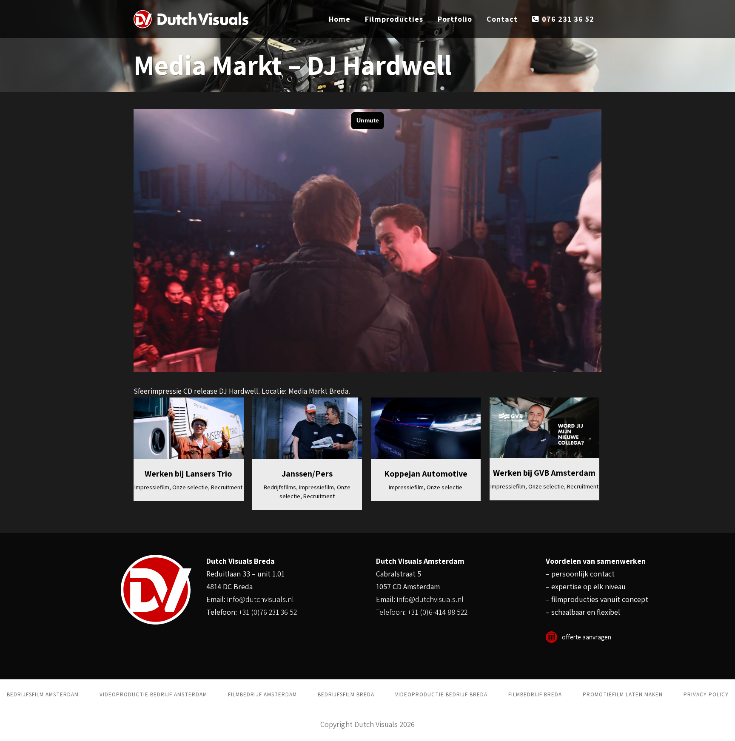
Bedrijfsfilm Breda (346, 694)
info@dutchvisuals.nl (260, 599)
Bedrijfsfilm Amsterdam (43, 694)
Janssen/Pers (307, 473)
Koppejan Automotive (425, 473)
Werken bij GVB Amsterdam (544, 472)
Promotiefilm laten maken (623, 694)
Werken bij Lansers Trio (188, 473)
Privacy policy (706, 694)
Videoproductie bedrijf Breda (441, 694)
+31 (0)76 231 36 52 (268, 612)
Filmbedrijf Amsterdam (262, 694)
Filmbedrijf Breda (535, 694)
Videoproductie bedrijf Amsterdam (153, 694)
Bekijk (194, 429)
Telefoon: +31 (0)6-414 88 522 (421, 612)
